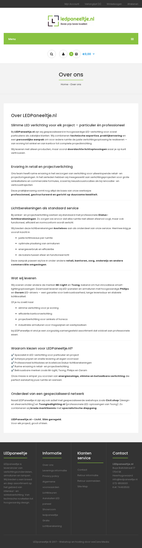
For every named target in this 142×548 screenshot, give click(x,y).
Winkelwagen (114, 4)
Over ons (75, 84)
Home (64, 84)
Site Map (82, 486)
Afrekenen (132, 4)
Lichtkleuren (50, 492)
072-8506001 (120, 483)
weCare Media (100, 542)
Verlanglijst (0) (93, 4)
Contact (82, 470)
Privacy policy (51, 476)
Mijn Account (72, 4)
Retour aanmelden (88, 481)
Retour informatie (87, 475)
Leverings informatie (55, 470)
